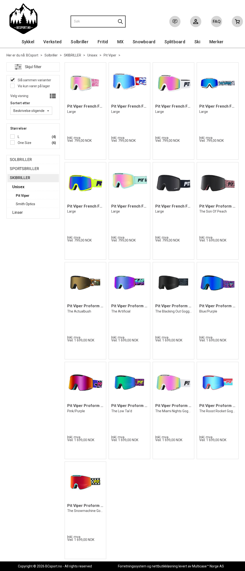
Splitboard (174, 41)
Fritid (103, 41)
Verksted (52, 41)
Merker (216, 41)
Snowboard (144, 41)
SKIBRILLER (72, 55)
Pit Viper (110, 55)
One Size (24, 143)
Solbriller (80, 41)
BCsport (32, 55)
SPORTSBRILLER (24, 168)
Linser (17, 212)
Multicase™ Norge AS (208, 566)
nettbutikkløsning (165, 566)
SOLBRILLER (21, 159)
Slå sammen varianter (34, 80)
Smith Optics (25, 204)
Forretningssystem (132, 566)
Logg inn (195, 22)
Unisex (92, 55)
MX (120, 41)
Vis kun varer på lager (33, 86)
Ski (197, 41)
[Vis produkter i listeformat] (52, 96)
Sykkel (28, 41)
